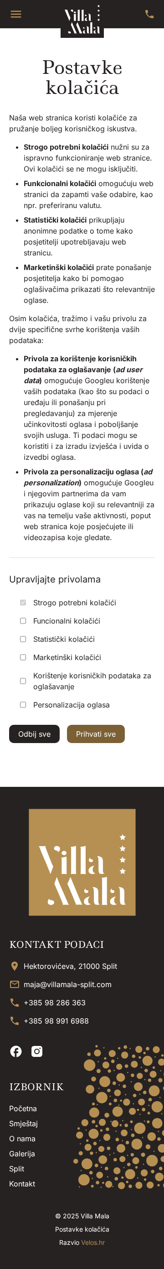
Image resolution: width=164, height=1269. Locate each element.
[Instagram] (37, 1051)
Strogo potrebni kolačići (74, 602)
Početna (23, 1108)
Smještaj (23, 1123)
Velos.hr (93, 1242)
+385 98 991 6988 (56, 1020)
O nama (22, 1138)
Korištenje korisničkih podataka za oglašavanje (92, 681)
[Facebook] (16, 1051)
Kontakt (22, 1183)
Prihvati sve (96, 734)
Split (16, 1168)
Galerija (22, 1153)
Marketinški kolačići (67, 657)
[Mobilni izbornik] (16, 14)
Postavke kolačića (82, 1229)
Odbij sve (34, 734)
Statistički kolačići (64, 639)
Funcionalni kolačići (66, 620)
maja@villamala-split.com (68, 984)
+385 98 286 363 (55, 1002)
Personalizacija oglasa (71, 704)
